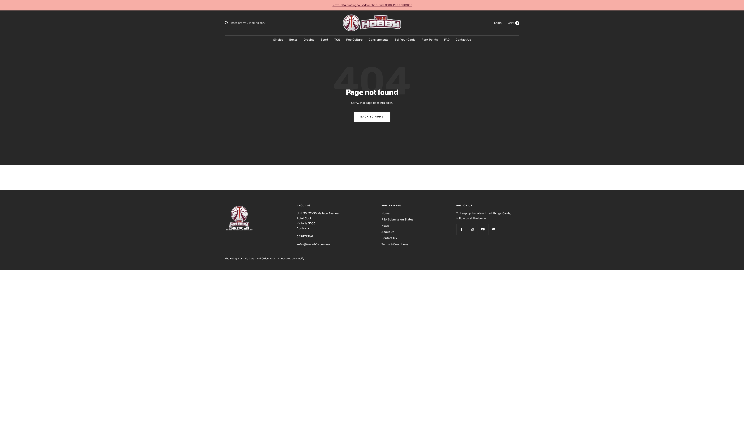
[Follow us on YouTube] (483, 229)
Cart (513, 23)
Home (385, 213)
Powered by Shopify (292, 258)
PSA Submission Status (397, 219)
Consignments (378, 39)
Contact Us (463, 39)
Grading (309, 39)
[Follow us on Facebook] (461, 229)
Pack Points (430, 39)
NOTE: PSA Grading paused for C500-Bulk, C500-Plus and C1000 (372, 5)
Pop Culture (354, 39)
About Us (387, 232)
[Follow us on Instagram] (472, 229)
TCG (337, 39)
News (385, 225)
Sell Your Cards (405, 39)
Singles (278, 39)
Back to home (372, 116)
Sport (324, 39)
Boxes (293, 39)
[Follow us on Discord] (493, 229)
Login (498, 23)
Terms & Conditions (394, 244)
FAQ (447, 39)
